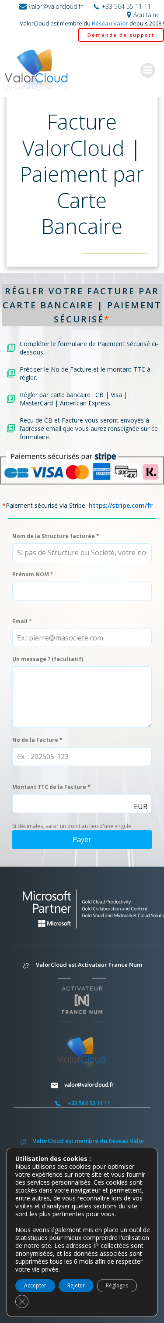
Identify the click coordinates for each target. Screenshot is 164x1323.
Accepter (35, 1285)
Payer (82, 839)
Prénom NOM (32, 574)
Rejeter (76, 1285)
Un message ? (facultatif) (47, 659)
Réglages (117, 1285)
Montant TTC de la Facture (51, 787)
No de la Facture (37, 740)
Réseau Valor (110, 23)
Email (22, 621)
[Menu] (147, 70)
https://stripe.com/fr (121, 505)
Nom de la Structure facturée (55, 536)
